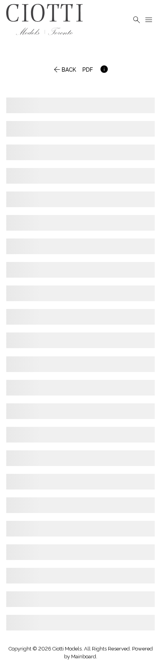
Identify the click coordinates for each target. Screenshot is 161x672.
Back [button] (64, 72)
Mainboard (83, 656)
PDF (87, 72)
